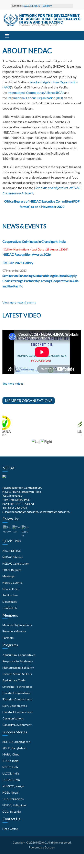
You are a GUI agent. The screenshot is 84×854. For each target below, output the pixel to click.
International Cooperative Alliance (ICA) (36, 92)
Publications (10, 595)
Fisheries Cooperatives (17, 699)
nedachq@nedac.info (24, 511)
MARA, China (10, 754)
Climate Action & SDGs (17, 674)
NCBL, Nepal (10, 792)
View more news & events (19, 302)
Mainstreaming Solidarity (18, 667)
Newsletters (10, 589)
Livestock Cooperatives (17, 712)
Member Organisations (17, 625)
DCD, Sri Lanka (11, 811)
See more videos (12, 383)
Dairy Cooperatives (14, 705)
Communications (13, 718)
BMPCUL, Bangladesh (16, 741)
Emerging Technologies (17, 686)
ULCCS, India (10, 773)
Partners (8, 637)
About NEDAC (11, 551)
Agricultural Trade (13, 680)
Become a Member (14, 631)
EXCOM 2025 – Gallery (37, 5)
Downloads (9, 601)
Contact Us (9, 608)
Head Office (10, 828)
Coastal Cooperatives (16, 693)
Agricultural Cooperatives (18, 655)
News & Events (12, 582)
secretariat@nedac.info (54, 511)
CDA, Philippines (13, 799)
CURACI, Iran (11, 780)
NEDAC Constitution (15, 563)
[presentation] (36, 443)
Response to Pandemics (17, 661)
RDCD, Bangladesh (14, 748)
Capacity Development (17, 724)
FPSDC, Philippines (14, 805)
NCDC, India (10, 767)
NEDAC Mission (12, 557)
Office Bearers (11, 570)
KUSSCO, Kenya (13, 786)
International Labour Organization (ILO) (35, 98)
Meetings (8, 576)
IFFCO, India (10, 760)
